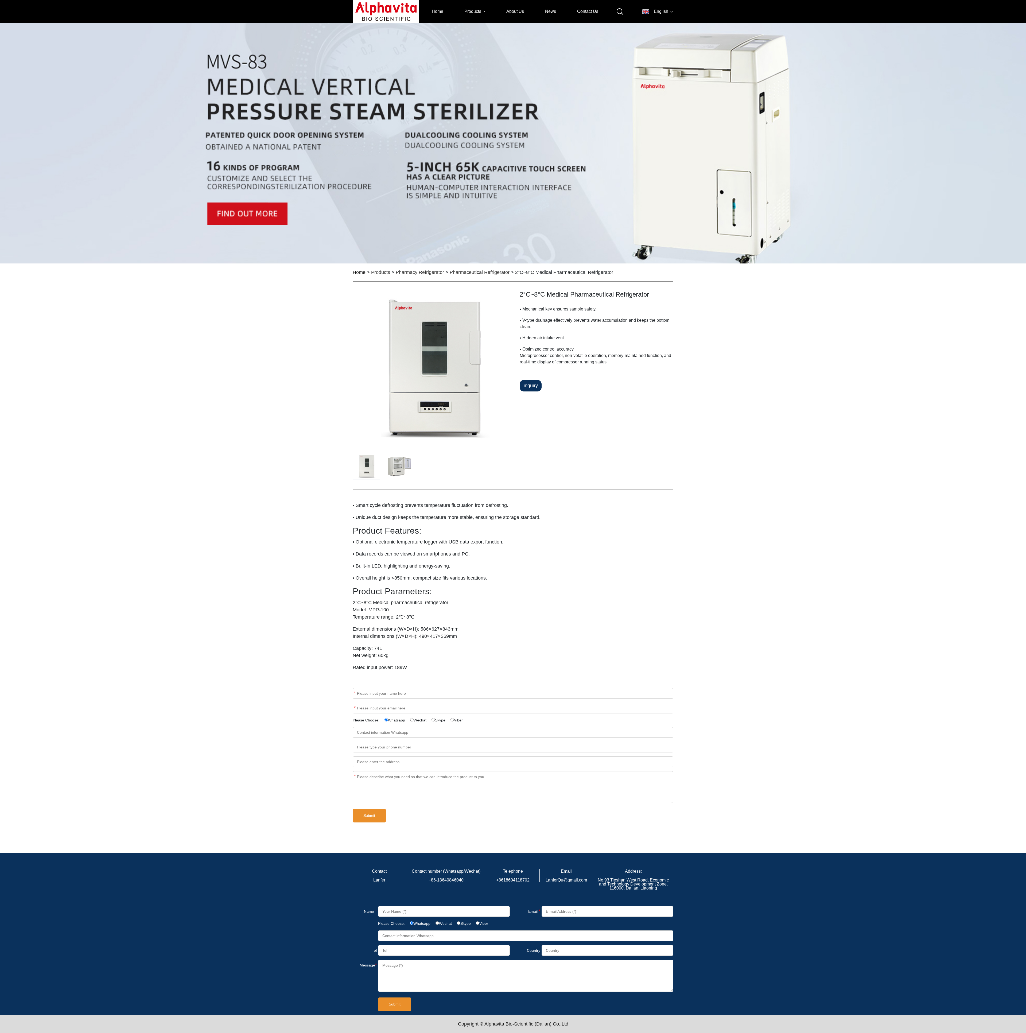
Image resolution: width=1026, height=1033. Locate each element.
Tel (374, 950)
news (550, 11)
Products (380, 272)
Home (437, 11)
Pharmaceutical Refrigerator (480, 272)
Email (355, 708)
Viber (458, 720)
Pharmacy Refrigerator (420, 272)
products (473, 11)
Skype (440, 720)
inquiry (531, 385)
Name (355, 693)
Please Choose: (366, 720)
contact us (587, 11)
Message (355, 776)
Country (533, 950)
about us (515, 11)
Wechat (420, 720)
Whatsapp (396, 720)
